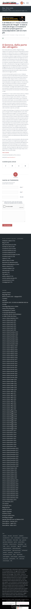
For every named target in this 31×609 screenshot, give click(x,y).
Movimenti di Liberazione (8, 262)
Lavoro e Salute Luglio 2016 (9, 391)
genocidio (24, 539)
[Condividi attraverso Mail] (25, 166)
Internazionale (5, 270)
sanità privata (5, 558)
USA (11, 560)
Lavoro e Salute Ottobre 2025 (9, 478)
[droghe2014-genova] (13, 18)
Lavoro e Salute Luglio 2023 (9, 405)
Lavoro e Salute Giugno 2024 (9, 387)
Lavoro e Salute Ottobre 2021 (9, 470)
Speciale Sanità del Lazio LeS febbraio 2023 (13, 519)
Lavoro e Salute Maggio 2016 (9, 411)
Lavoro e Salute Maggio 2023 (9, 424)
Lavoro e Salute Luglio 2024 (9, 407)
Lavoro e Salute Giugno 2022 (9, 383)
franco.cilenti (22, 35)
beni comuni (15, 535)
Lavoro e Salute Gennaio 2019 (9, 363)
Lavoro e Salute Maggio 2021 (9, 420)
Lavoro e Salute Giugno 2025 (9, 389)
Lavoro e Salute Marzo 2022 (9, 440)
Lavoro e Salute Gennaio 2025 (9, 375)
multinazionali (24, 550)
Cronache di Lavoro (7, 248)
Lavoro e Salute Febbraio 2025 (10, 355)
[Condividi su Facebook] (5, 166)
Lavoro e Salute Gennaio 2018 (9, 361)
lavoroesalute (13, 546)
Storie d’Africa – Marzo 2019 (9, 525)
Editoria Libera (6, 260)
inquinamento (20, 544)
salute (14, 554)
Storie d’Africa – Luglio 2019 (9, 523)
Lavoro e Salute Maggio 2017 (9, 413)
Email (21, 192)
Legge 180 (19, 546)
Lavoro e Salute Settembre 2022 (10, 491)
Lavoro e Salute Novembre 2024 (10, 464)
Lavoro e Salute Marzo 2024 (9, 444)
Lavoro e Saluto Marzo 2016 (9, 499)
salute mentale (19, 554)
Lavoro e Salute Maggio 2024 (9, 426)
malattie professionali (7, 548)
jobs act (8, 546)
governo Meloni (21, 542)
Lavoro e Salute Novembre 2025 (10, 466)
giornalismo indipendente (8, 542)
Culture (4, 258)
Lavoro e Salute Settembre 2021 (10, 490)
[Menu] (27, 3)
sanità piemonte (22, 556)
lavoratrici (4, 272)
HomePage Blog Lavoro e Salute (10, 306)
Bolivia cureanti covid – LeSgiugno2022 (12, 296)
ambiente (4, 535)
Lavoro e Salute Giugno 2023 (9, 385)
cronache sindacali (6, 268)
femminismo (9, 539)
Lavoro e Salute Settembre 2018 (10, 484)
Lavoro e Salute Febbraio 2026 (10, 357)
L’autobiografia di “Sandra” (8, 310)
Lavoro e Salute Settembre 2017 (10, 482)
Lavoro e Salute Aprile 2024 (9, 328)
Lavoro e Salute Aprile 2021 (9, 322)
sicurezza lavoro (6, 280)
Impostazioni (16, 606)
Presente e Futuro (6, 513)
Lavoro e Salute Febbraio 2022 (10, 349)
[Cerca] (23, 3)
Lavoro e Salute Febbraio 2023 (10, 351)
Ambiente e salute (6, 240)
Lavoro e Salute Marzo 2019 (9, 434)
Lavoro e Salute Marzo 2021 (9, 438)
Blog (17, 35)
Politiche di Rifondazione (8, 264)
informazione (5, 544)
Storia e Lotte (5, 266)
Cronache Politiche (7, 250)
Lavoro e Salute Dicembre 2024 (10, 342)
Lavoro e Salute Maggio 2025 (9, 428)
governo (15, 542)
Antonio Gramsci (6, 292)
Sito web (21, 196)
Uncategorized (5, 282)
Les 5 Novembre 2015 (7, 501)
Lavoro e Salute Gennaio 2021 (9, 367)
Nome (21, 187)
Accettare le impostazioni (9, 603)
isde (25, 544)
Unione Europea (6, 560)
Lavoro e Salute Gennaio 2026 (9, 377)
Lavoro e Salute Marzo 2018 (9, 432)
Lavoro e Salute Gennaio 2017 (9, 359)
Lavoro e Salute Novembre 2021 (10, 458)
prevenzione (10, 552)
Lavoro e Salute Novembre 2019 (10, 454)
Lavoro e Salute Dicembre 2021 (10, 336)
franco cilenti (15, 539)
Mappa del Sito (6, 507)
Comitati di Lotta (6, 246)
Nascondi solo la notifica (22, 603)
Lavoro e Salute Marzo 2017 (9, 430)
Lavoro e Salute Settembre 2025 (10, 497)
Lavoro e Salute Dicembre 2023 (10, 340)
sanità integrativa (6, 556)
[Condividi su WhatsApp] (19, 166)
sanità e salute (5, 276)
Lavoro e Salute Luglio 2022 (9, 403)
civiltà (12, 537)
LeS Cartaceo (5, 503)
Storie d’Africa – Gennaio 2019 (9, 521)
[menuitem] (23, 3)
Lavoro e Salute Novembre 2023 (10, 462)
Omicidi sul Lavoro (7, 509)
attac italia (10, 535)
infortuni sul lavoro (13, 544)
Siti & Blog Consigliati (7, 517)
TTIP (17, 558)
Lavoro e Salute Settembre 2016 (10, 480)
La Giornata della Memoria (9, 312)
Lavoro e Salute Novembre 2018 (10, 452)
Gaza (20, 539)
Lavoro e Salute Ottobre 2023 (9, 474)
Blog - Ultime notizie (7, 8)
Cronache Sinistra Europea (8, 254)
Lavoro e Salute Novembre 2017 (10, 450)
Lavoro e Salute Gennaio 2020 (9, 365)
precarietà (5, 552)
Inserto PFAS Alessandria (8, 308)
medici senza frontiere (16, 550)
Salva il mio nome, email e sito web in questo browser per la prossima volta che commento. (13, 202)
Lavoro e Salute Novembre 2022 (10, 460)
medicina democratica (16, 548)
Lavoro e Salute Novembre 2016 (10, 448)
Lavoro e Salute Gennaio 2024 (9, 373)
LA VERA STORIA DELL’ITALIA (9, 316)
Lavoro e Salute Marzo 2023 (9, 442)
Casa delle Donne (6, 537)
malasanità (24, 546)
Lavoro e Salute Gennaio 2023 (9, 371)
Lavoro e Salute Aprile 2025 (9, 330)
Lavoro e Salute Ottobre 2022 (9, 472)
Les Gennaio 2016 (6, 505)
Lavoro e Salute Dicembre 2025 (10, 344)
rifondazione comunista (7, 554)
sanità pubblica (12, 558)
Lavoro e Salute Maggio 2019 (9, 417)
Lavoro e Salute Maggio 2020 (9, 419)
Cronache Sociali (6, 256)
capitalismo (21, 535)
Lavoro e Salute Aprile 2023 (9, 326)
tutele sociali (21, 558)
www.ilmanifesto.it (11, 157)
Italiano (20, 607)
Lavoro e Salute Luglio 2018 (9, 395)
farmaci (4, 539)
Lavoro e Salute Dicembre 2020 (10, 334)
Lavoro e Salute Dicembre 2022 (10, 338)
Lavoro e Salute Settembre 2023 (10, 493)
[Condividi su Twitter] (12, 166)
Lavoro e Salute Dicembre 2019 (10, 332)
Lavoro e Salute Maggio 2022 (9, 422)
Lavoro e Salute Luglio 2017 (9, 393)
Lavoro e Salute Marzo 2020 (9, 436)
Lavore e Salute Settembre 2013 (10, 318)
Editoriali (4, 300)
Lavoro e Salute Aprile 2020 (9, 320)
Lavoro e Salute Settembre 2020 (10, 488)
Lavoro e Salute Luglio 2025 (9, 409)
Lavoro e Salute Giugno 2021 (9, 381)
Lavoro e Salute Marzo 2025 (9, 446)
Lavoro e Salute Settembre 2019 (10, 486)
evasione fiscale (25, 537)
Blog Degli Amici (6, 294)
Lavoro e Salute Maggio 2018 (9, 415)
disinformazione (17, 537)
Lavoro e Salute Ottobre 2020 (9, 468)
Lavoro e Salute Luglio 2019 (9, 397)
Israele (4, 546)
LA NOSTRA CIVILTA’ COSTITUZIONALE (11, 314)
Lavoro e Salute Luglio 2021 (9, 401)
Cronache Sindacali (7, 252)
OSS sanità (5, 274)
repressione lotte (17, 552)
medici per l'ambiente (7, 550)
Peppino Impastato (7, 511)
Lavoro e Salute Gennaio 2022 (9, 369)
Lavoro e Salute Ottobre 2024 (9, 476)
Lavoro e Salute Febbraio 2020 (10, 346)
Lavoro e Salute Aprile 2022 (9, 324)
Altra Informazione (7, 244)
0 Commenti (12, 35)
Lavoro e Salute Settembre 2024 (10, 495)
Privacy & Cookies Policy (8, 515)
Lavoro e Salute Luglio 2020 (9, 399)
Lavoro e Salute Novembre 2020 (10, 456)
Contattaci (4, 298)
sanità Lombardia (14, 556)
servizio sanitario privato (8, 278)
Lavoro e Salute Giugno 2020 (9, 379)
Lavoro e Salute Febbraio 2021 (10, 348)
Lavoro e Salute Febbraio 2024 (10, 353)
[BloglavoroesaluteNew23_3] (12, 3)
